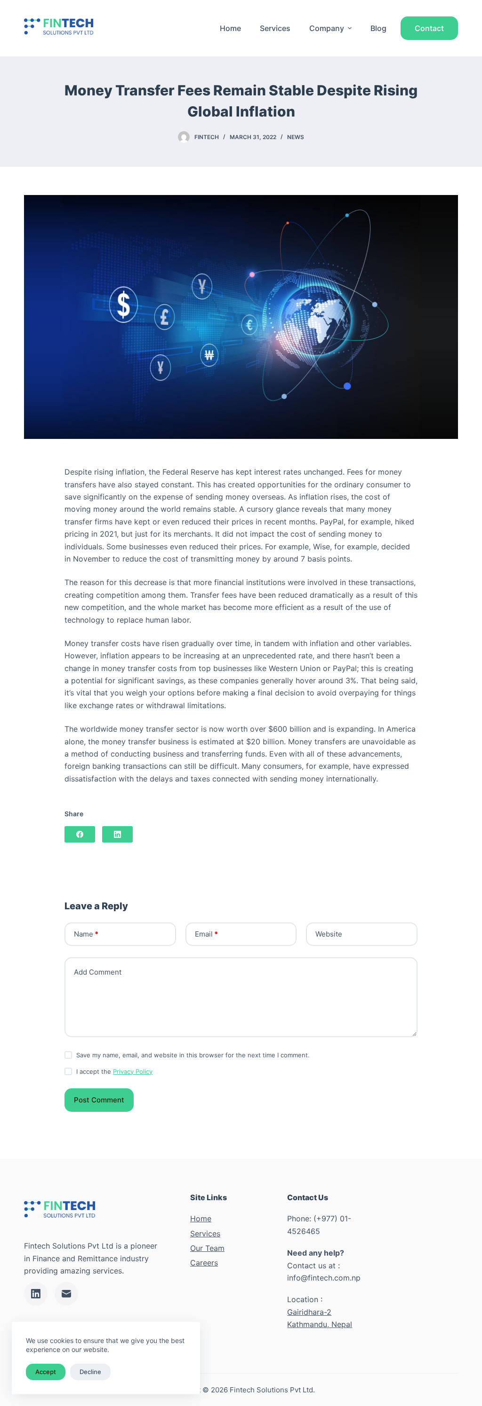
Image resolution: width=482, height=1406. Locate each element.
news (295, 137)
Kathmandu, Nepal (319, 1324)
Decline (90, 1371)
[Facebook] (79, 834)
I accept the (114, 1071)
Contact (429, 28)
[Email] (66, 1293)
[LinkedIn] (117, 834)
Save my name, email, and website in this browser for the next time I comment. (193, 1055)
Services (275, 28)
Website (328, 934)
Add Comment (97, 972)
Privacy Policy (133, 1071)
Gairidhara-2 (309, 1312)
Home (230, 28)
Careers (204, 1262)
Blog (378, 28)
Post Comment (99, 1099)
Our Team (207, 1248)
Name (86, 934)
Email (206, 934)
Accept (45, 1371)
